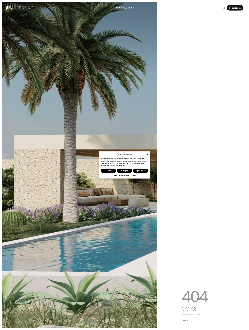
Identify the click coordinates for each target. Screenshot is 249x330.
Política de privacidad (123, 175)
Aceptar (108, 171)
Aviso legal (133, 175)
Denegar (124, 171)
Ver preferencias (141, 171)
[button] (147, 154)
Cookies (115, 175)
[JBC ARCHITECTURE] (20, 6)
